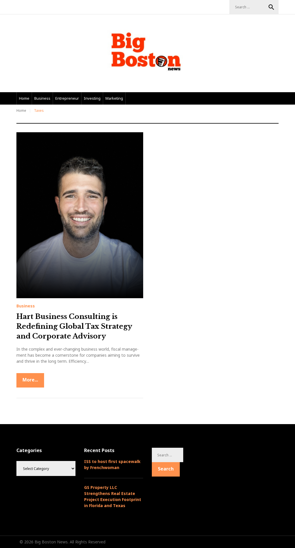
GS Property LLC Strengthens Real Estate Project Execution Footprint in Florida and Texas (112, 496)
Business (42, 98)
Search (271, 7)
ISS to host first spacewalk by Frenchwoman (112, 464)
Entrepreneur (67, 98)
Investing (92, 98)
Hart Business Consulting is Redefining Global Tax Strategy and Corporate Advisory (74, 326)
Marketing (114, 98)
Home (24, 98)
